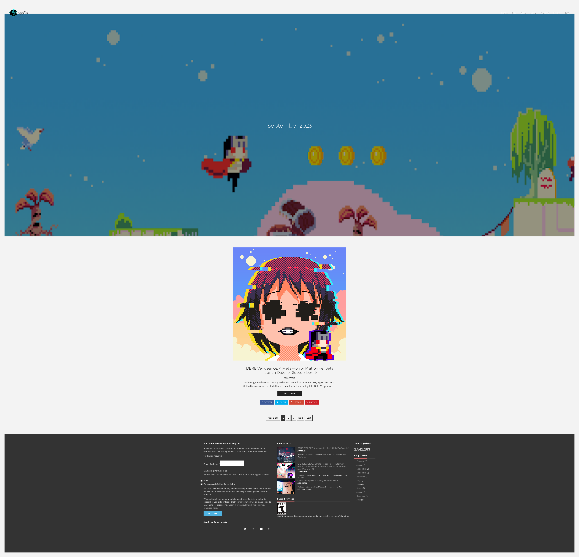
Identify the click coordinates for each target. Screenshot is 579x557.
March (359, 488)
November (360, 477)
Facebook (267, 402)
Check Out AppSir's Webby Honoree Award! (318, 480)
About (533, 13)
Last (309, 418)
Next (300, 418)
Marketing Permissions (215, 471)
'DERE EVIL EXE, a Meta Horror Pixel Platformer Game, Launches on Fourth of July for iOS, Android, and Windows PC (322, 466)
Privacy (556, 13)
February (360, 461)
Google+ (298, 402)
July (358, 480)
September (361, 469)
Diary (523, 13)
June (358, 484)
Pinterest (313, 402)
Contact (545, 13)
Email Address (212, 464)
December (360, 496)
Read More (290, 393)
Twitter (282, 402)
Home (504, 13)
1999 (567, 13)
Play (514, 13)
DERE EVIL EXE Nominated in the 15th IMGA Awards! (323, 448)
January (359, 465)
